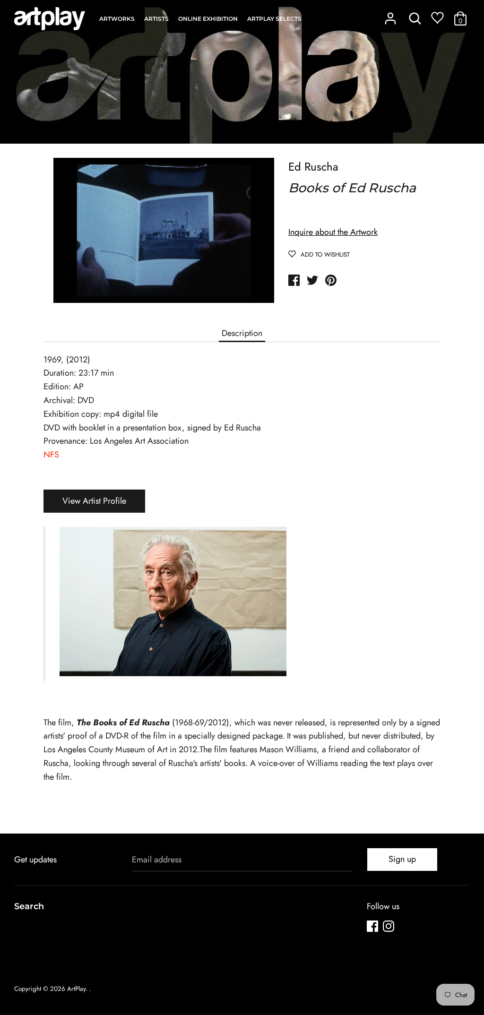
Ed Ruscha (313, 166)
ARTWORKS (117, 18)
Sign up (402, 859)
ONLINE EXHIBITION (208, 18)
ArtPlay (76, 988)
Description (242, 333)
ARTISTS (156, 18)
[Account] (390, 15)
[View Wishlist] (437, 20)
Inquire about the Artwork (333, 232)
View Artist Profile (94, 501)
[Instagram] (389, 928)
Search (29, 906)
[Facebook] (373, 928)
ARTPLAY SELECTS (274, 18)
